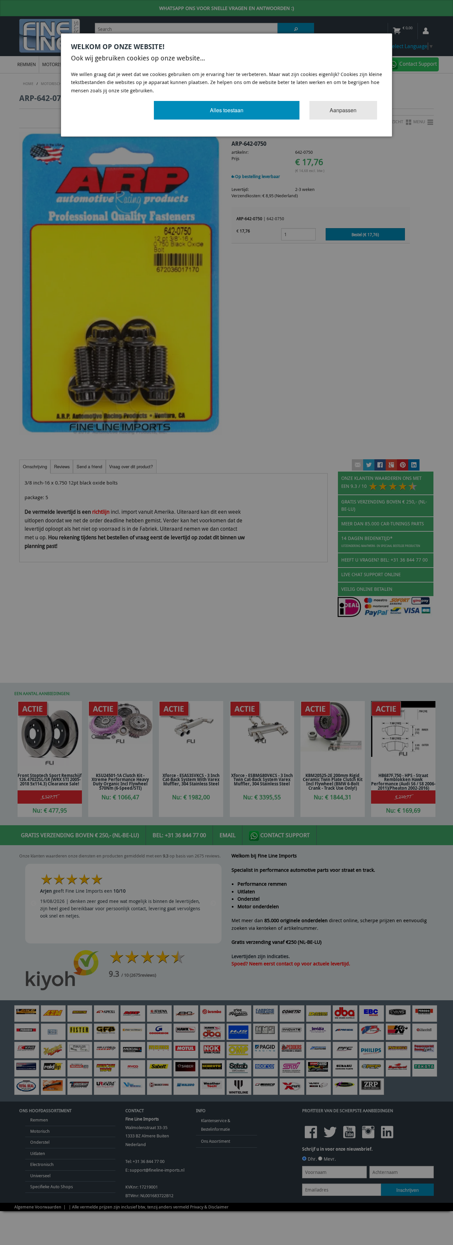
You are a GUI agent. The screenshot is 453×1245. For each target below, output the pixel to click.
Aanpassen (343, 110)
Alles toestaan (226, 110)
